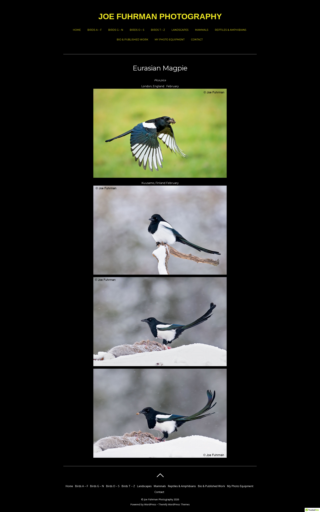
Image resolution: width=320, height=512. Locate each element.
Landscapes (180, 29)
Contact (197, 39)
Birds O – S (137, 29)
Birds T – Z (158, 29)
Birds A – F (94, 29)
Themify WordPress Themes (174, 504)
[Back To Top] (160, 475)
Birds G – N (115, 29)
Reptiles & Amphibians (230, 29)
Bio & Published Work (132, 39)
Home (77, 29)
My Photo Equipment (169, 39)
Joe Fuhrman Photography (158, 499)
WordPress (150, 504)
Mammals (201, 29)
